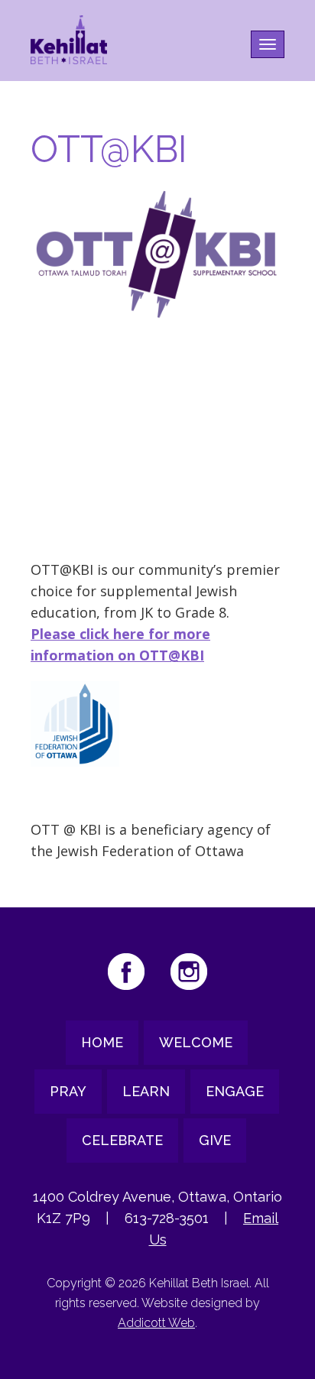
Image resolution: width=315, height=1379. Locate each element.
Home (102, 1042)
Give (215, 1140)
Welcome (195, 1042)
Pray (68, 1091)
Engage (235, 1091)
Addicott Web (156, 1323)
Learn (146, 1091)
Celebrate (122, 1140)
